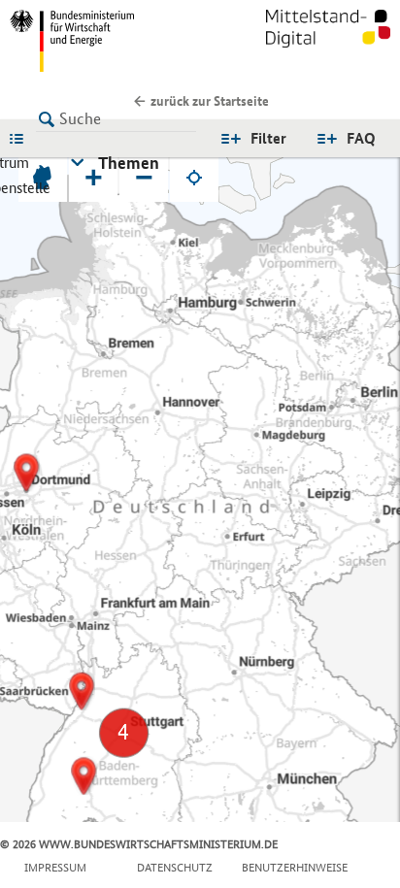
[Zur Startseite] (328, 41)
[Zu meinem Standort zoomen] (194, 177)
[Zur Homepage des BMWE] (101, 41)
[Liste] (21, 138)
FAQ (361, 138)
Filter (268, 138)
